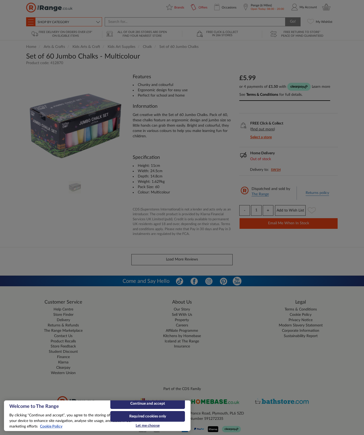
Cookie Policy (51, 426)
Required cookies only (147, 416)
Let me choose (148, 426)
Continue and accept (147, 403)
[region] (97, 415)
